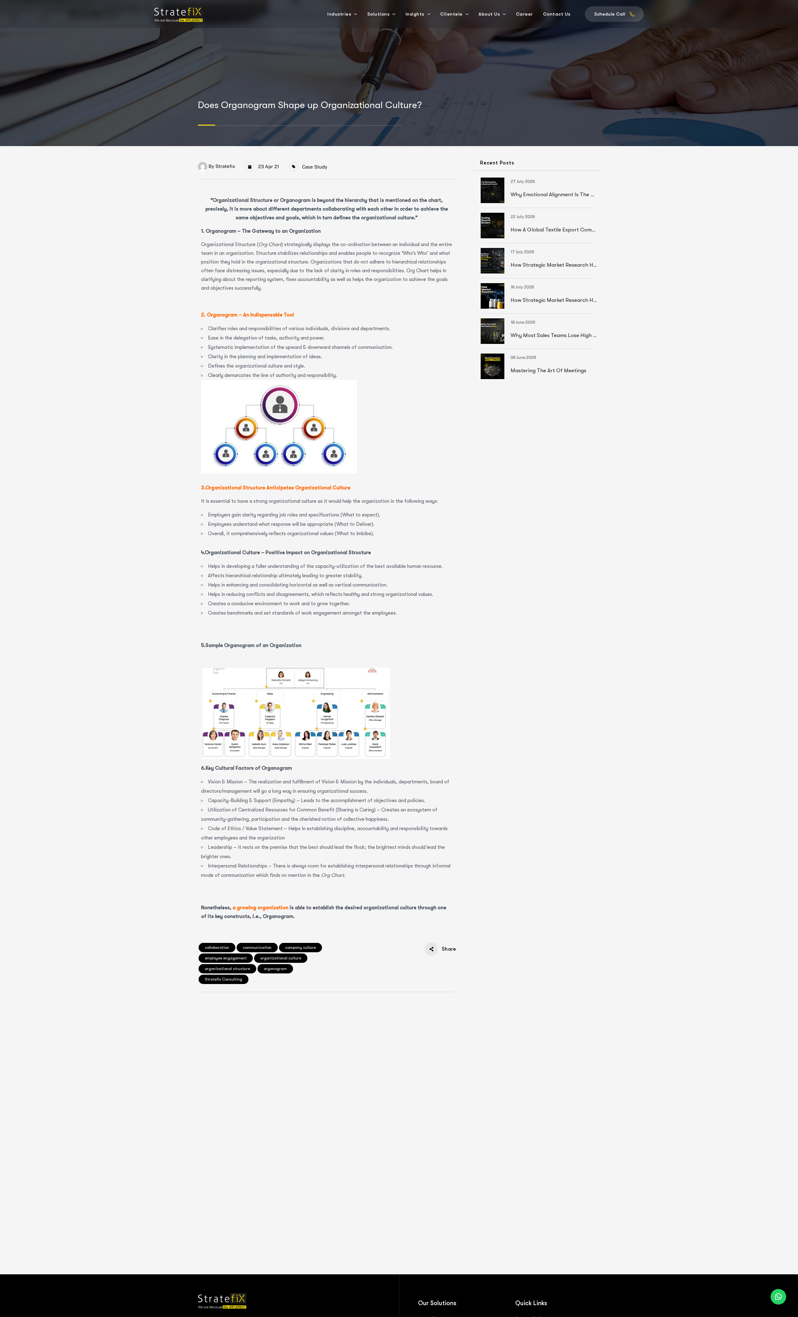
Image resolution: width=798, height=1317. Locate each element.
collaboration (217, 947)
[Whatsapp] (778, 1297)
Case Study (314, 166)
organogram (275, 968)
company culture (300, 947)
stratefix (225, 166)
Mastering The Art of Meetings (548, 370)
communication (257, 947)
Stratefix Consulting (223, 979)
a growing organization (260, 907)
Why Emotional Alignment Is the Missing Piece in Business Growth (591, 194)
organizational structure (227, 968)
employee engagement (226, 958)
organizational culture (280, 958)
